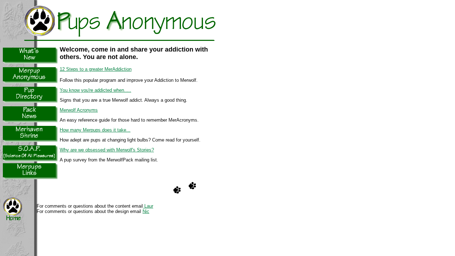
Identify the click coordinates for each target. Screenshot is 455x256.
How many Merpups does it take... (95, 130)
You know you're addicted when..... (95, 90)
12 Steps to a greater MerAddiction (96, 69)
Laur (148, 206)
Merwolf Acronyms (79, 110)
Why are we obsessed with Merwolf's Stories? (107, 150)
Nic (146, 211)
